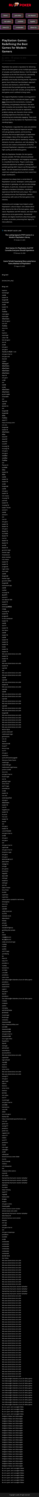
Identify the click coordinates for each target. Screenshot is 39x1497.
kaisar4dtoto (6, 1050)
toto (3, 330)
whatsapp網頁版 (7, 607)
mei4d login (5, 762)
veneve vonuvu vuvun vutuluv (11, 1209)
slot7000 (4, 925)
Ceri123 (4, 519)
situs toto (5, 328)
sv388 (3, 380)
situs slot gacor (6, 1114)
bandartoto (5, 968)
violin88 (4, 1225)
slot (3, 382)
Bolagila (4, 1199)
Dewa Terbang (6, 1190)
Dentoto (4, 1067)
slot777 (4, 625)
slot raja (4, 1223)
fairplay (4, 921)
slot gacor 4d (6, 356)
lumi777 (4, 1140)
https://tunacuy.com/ (8, 423)
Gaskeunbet (5, 1197)
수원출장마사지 (6, 937)
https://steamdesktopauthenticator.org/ (14, 1119)
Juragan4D (5, 616)
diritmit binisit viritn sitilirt (9, 1211)
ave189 (4, 545)
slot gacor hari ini (7, 354)
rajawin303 (5, 1057)
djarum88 (5, 876)
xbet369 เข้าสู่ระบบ (7, 928)
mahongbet (5, 314)
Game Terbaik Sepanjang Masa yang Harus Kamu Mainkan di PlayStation (19, 262)
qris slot (4, 885)
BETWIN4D (5, 1013)
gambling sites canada (8, 930)
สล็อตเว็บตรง (5, 319)
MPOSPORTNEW (7, 1010)
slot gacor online (7, 1204)
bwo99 (4, 821)
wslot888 (4, 1027)
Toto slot (4, 817)
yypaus (4, 1005)
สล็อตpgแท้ (5, 363)
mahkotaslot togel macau (9, 767)
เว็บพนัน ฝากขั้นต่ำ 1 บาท (9, 352)
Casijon (4, 361)
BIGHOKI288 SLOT (7, 859)
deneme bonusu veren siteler (10, 1157)
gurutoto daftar (6, 581)
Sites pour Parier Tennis (9, 760)
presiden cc (5, 963)
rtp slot (4, 1159)
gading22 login (6, 781)
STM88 (4, 609)
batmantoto (5, 1107)
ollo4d (4, 935)
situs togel (5, 571)
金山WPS (4, 595)
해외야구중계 (6, 729)
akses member (6, 557)
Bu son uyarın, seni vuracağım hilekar (13, 1468)
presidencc (5, 975)
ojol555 (4, 949)
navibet (4, 590)
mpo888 (4, 1062)
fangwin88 (5, 300)
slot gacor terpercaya (8, 1232)
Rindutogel (5, 1017)
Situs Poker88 (6, 1161)
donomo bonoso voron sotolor (11, 1218)
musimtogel (5, 1015)
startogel (4, 1046)
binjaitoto (5, 880)
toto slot (4, 323)
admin (7, 58)
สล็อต (3, 415)
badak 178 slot (6, 507)
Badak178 (5, 526)
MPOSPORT (5, 1048)
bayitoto (4, 290)
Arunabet (5, 1187)
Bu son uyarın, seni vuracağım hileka (13, 1407)
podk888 (4, 467)
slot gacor (5, 347)
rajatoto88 (5, 847)
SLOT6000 (5, 533)
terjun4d (4, 1173)
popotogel (5, 316)
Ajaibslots (5, 1185)
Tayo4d (4, 741)
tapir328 (4, 668)
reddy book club (7, 911)
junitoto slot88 (6, 769)
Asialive (4, 1201)
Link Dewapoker (7, 1166)
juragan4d (5, 567)
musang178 (5, 446)
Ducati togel (5, 777)
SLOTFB (4, 913)
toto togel (5, 1147)
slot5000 (4, 1237)
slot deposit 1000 (7, 600)
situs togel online (7, 1039)
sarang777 (5, 1076)
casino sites (5, 977)
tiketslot (4, 1220)
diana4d (4, 359)
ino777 (4, 751)
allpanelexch (5, 918)
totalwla (4, 1001)
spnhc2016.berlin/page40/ (9, 758)
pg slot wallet (6, 394)
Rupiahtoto (5, 1041)
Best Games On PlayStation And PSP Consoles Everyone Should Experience (19, 249)
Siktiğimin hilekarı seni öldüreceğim (12, 1416)
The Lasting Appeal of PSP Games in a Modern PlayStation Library (19, 236)
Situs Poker (5, 890)
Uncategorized (10, 60)
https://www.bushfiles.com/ (10, 1024)
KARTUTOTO (5, 984)
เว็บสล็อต (4, 312)
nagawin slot (6, 1133)
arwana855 (5, 396)
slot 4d (4, 342)
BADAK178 (5, 406)
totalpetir (5, 1003)
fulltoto (4, 1083)
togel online (5, 569)
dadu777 (4, 420)
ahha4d (4, 923)
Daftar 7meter (6, 888)
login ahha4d (6, 1060)
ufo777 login (5, 951)
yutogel (4, 866)
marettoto (5, 755)
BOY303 (4, 1093)
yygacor (4, 989)
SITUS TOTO (5, 784)
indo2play (5, 1008)
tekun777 (5, 961)
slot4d (4, 309)
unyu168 (4, 1109)
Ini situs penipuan (7, 618)
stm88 (4, 791)
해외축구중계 (6, 1256)
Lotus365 (5, 972)
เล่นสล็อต (4, 456)
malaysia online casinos (9, 1171)
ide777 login (5, 786)
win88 (4, 1152)
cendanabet (5, 1242)
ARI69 (3, 1112)
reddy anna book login (8, 942)
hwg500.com (6, 810)
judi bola (4, 500)
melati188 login (6, 765)
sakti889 (4, 909)
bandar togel (6, 552)
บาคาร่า (4, 807)
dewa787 (4, 437)
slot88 (4, 304)
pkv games (5, 869)
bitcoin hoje (5, 748)
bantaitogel (5, 293)
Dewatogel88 (6, 1206)
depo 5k (4, 375)
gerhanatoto (6, 736)
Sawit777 (4, 1192)
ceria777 (4, 1065)
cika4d (4, 1145)
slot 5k (4, 779)
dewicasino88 (6, 744)
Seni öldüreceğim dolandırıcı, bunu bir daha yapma (17, 980)
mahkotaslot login (7, 734)
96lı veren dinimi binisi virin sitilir (11, 654)
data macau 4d (6, 1216)
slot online (5, 1095)
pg (3, 956)
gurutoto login (6, 550)
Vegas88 (4, 1194)
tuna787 (4, 444)
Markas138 (5, 1116)
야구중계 (4, 970)
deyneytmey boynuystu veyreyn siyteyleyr (14, 1178)
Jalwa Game (5, 861)
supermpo (5, 895)
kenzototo (5, 871)
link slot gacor (6, 321)
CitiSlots (4, 1164)
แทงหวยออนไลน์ (7, 798)
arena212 (5, 510)
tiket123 (4, 958)
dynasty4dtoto (6, 1053)
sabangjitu (5, 1149)
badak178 (5, 297)
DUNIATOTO (5, 987)
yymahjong (5, 954)
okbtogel (4, 878)
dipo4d (4, 994)
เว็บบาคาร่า (5, 465)
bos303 (4, 892)
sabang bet (5, 1154)
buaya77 (4, 746)
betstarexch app (7, 585)
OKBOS (4, 1138)
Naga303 (4, 873)
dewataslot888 (6, 1022)
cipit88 (4, 295)
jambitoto (5, 1128)
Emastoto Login (6, 852)
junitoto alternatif (7, 732)
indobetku (5, 1020)
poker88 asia (6, 788)
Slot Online (5, 1258)
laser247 (4, 906)
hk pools (4, 814)
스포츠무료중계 (6, 831)
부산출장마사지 (6, 939)
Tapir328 (4, 401)
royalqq (4, 944)
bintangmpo (5, 902)
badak (4, 647)
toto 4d (4, 739)
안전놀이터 (5, 864)
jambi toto (5, 1124)
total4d (4, 946)
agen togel (5, 1081)
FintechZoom (6, 555)
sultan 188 (5, 338)
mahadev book (6, 916)
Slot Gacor (5, 630)
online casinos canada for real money (13, 899)
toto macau (5, 496)
